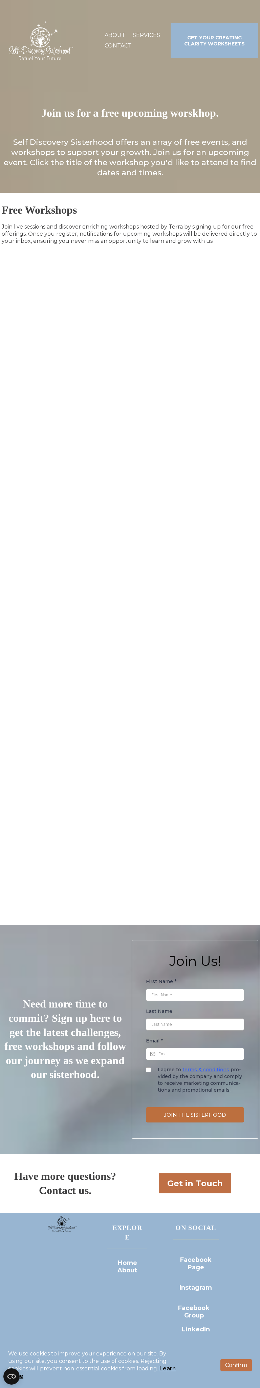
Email (154, 1041)
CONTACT (118, 45)
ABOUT (115, 35)
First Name (161, 981)
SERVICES (146, 35)
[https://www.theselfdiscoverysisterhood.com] (40, 40)
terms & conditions (205, 1070)
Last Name (159, 1011)
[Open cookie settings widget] (11, 1376)
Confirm (236, 1365)
